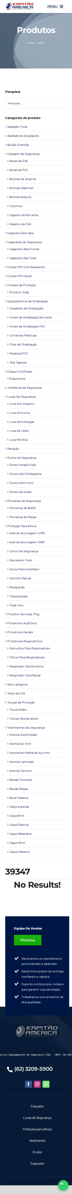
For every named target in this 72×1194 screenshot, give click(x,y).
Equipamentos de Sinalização (27, 301)
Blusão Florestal (20, 780)
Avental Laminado (21, 762)
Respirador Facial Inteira (26, 666)
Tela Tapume (18, 362)
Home (31, 42)
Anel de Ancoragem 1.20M (27, 533)
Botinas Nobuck (20, 197)
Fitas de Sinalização (23, 344)
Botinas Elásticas (21, 188)
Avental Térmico (20, 771)
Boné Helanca (18, 798)
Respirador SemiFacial (25, 675)
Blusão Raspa (18, 789)
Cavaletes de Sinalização (26, 308)
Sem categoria (17, 684)
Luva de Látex (19, 430)
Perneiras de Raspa (22, 517)
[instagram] (37, 1084)
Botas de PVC (18, 170)
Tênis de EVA (16, 693)
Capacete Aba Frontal (24, 249)
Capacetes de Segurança (24, 242)
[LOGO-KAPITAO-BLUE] (37, 1026)
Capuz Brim (17, 843)
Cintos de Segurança (23, 551)
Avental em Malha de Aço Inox (29, 752)
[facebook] (28, 1084)
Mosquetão (17, 587)
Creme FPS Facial (19, 276)
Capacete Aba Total (22, 258)
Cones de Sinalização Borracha (30, 317)
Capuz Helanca (19, 852)
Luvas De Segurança (21, 396)
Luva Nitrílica (18, 439)
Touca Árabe (18, 709)
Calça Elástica (18, 824)
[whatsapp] (45, 1084)
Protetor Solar (19, 292)
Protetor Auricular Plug (23, 614)
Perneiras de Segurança (24, 501)
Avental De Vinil (20, 743)
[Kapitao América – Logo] (19, 4)
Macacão (13, 448)
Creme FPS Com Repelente (26, 267)
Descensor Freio (20, 560)
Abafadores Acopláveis (23, 136)
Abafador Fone (17, 127)
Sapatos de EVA (20, 224)
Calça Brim (16, 815)
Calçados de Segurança (23, 154)
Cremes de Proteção (21, 285)
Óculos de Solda (20, 492)
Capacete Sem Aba (20, 233)
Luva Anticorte (19, 413)
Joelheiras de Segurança (24, 387)
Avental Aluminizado (23, 734)
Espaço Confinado (19, 371)
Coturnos (15, 206)
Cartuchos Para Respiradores (29, 648)
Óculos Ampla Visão (22, 465)
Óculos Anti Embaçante (25, 474)
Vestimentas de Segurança (26, 727)
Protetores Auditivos (22, 623)
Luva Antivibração (21, 422)
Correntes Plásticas (23, 335)
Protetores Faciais (20, 632)
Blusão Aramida (18, 145)
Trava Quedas (18, 596)
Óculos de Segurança (21, 457)
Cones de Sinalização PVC (27, 326)
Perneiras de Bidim (22, 508)
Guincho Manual (20, 578)
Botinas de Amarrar (22, 179)
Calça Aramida (19, 806)
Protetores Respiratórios (24, 641)
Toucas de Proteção (21, 702)
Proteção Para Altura (21, 526)
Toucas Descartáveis (23, 718)
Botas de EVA (18, 161)
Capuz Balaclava (20, 833)
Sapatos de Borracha (23, 215)
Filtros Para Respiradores (27, 657)
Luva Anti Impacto (22, 404)
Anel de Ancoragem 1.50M (27, 542)
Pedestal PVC (18, 353)
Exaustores (17, 378)
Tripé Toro (16, 605)
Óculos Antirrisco (21, 483)
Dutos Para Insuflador (24, 569)
